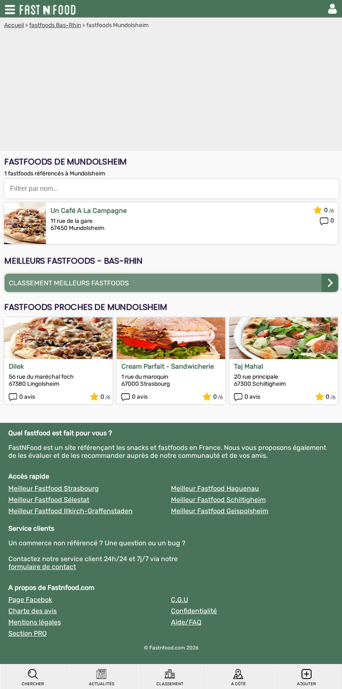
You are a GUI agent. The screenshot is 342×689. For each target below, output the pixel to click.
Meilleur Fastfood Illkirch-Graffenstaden (70, 511)
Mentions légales (34, 622)
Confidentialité (194, 611)
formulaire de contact (42, 567)
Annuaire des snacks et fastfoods (48, 8)
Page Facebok (30, 600)
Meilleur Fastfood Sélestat (48, 500)
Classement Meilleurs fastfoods (69, 283)
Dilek (16, 366)
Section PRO (27, 633)
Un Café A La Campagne (88, 211)
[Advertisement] (171, 91)
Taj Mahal (248, 366)
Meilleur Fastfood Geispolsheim (219, 511)
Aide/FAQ (186, 622)
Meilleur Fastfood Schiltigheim (218, 500)
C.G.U (179, 600)
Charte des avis (32, 611)
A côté (238, 684)
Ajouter (306, 684)
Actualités (101, 684)
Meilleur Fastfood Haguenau (215, 488)
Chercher (33, 684)
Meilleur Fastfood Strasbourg (53, 488)
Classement (170, 684)
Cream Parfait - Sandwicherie (167, 366)
